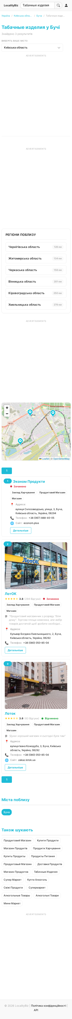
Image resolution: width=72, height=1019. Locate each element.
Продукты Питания (43, 856)
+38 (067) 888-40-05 (41, 517)
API (36, 1010)
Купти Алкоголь (37, 879)
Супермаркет (37, 887)
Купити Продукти (48, 840)
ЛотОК (11, 594)
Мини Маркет (12, 903)
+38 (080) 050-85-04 (36, 642)
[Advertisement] (36, 93)
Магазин (17, 498)
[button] (20, 442)
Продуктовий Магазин (52, 492)
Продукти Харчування (46, 848)
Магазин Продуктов (16, 871)
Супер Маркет (13, 879)
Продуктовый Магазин (18, 864)
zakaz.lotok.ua (26, 759)
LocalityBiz (11, 5)
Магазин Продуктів (15, 848)
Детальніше (20, 530)
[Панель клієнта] (66, 5)
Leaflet (45, 458)
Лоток (10, 713)
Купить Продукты (14, 856)
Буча (39, 15)
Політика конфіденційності (48, 1005)
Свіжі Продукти (13, 887)
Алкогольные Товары (17, 895)
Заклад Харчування (23, 492)
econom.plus (31, 523)
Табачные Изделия (45, 871)
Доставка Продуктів (49, 864)
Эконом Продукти (29, 481)
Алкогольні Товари (47, 895)
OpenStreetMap (61, 458)
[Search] (58, 5)
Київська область (23, 15)
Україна (6, 15)
